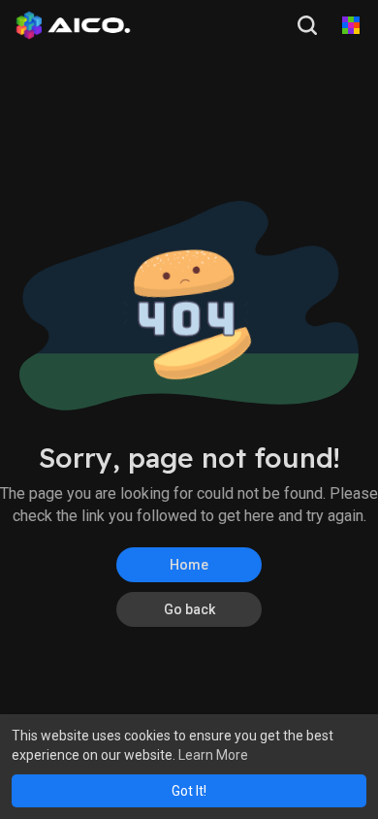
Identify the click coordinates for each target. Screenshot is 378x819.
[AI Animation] (350, 25)
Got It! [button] (189, 791)
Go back (189, 609)
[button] (309, 25)
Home (189, 565)
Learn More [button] (213, 755)
